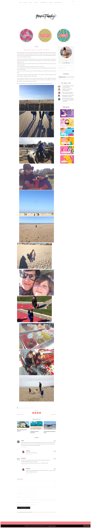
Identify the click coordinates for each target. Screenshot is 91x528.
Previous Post (21, 414)
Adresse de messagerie (18, 493)
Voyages (50, 2)
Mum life (25, 2)
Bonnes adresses (58, 2)
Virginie (22, 440)
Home (21, 2)
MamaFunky (28, 468)
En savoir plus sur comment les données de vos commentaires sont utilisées (44, 512)
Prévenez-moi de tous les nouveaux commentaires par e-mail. (29, 502)
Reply (55, 451)
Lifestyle (36, 2)
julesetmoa (23, 458)
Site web (18, 496)
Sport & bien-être (43, 2)
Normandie (36, 46)
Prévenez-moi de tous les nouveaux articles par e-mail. (28, 504)
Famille (30, 2)
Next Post (53, 414)
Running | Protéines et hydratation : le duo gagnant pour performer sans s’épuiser (68, 100)
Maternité (64, 161)
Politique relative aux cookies (52, 526)
